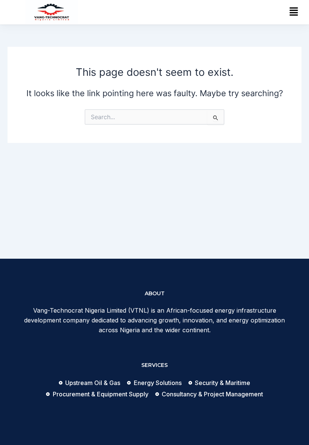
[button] (293, 12)
